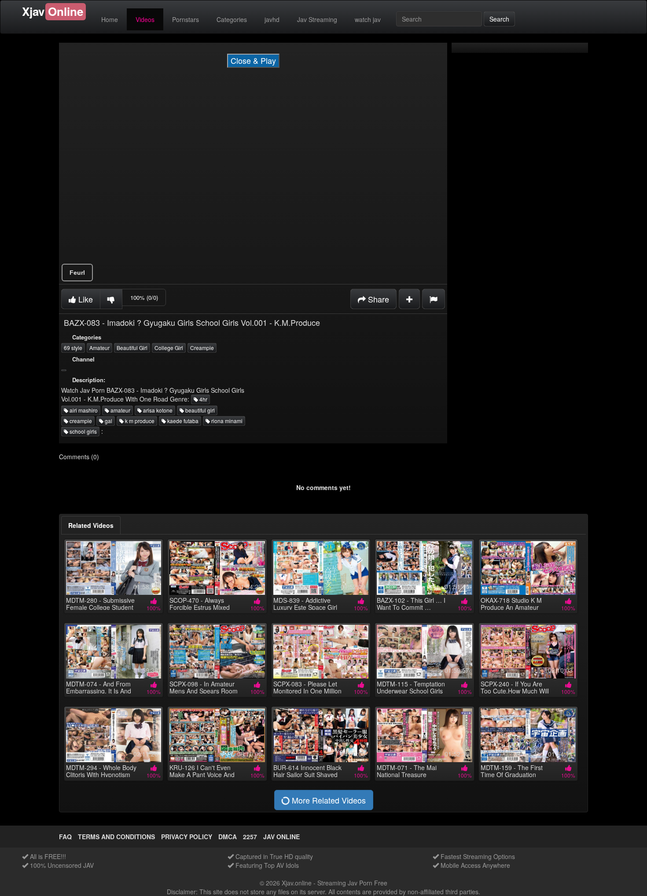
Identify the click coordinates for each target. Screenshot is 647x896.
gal (107, 420)
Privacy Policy (186, 836)
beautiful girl (199, 410)
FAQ (65, 836)
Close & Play (253, 60)
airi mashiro (83, 410)
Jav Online (281, 836)
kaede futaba (182, 420)
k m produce (139, 420)
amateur (119, 410)
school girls (82, 431)
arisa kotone (157, 410)
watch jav (368, 19)
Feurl (77, 272)
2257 (250, 836)
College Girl (168, 347)
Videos (145, 19)
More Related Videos (328, 800)
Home (109, 19)
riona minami (226, 420)
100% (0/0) (144, 297)
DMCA (227, 836)
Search (499, 19)
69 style (73, 347)
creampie (80, 420)
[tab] (91, 525)
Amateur (99, 347)
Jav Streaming (317, 19)
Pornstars (185, 19)
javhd (272, 19)
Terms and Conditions (116, 836)
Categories (232, 19)
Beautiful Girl (132, 347)
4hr (202, 399)
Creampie (202, 347)
